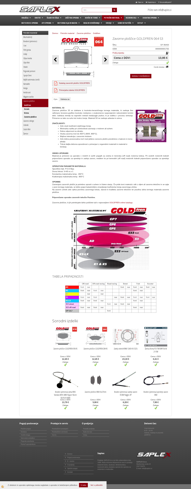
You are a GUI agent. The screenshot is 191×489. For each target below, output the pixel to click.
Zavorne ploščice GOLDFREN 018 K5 (65, 348)
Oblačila (24, 17)
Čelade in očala (53, 17)
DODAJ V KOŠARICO (141, 76)
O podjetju (71, 465)
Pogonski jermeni (29, 71)
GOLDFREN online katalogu (121, 203)
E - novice (70, 461)
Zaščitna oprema (72, 17)
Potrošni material (112, 17)
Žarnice (25, 133)
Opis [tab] (55, 99)
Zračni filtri (26, 129)
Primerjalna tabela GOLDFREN (72, 90)
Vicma (26, 113)
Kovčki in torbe (91, 17)
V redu (83, 485)
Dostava (24, 432)
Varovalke (26, 83)
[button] (105, 59)
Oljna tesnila (27, 58)
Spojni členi (27, 75)
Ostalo (25, 66)
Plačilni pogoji (26, 429)
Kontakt (70, 472)
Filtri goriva (27, 49)
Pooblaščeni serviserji (60, 432)
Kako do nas (87, 432)
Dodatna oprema (150, 17)
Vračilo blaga (25, 435)
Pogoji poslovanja (73, 457)
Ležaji (25, 54)
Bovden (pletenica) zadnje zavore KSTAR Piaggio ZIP (125, 393)
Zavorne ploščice (29, 101)
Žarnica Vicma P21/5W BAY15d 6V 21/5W (156, 350)
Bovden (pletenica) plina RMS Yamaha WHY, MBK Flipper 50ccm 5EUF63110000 (65, 394)
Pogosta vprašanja (27, 441)
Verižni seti (27, 92)
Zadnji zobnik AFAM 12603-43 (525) (125, 348)
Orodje (108, 23)
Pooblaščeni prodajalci (60, 429)
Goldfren (27, 105)
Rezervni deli (131, 17)
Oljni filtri (26, 62)
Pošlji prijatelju (118, 53)
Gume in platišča (124, 23)
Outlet (140, 23)
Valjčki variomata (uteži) (31, 79)
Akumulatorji (27, 37)
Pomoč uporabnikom (28, 444)
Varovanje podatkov (28, 438)
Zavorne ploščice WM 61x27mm (95, 391)
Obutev (38, 17)
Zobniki (25, 125)
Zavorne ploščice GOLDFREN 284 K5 (95, 348)
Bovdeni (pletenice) (30, 41)
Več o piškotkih (96, 485)
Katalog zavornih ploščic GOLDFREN (74, 83)
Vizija (85, 435)
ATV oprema (46, 23)
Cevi (24, 45)
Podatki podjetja (89, 429)
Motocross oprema (29, 23)
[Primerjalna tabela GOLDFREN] (56, 90)
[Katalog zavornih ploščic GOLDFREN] (56, 83)
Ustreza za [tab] (65, 99)
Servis (54, 435)
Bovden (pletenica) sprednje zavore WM (156, 393)
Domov (55, 33)
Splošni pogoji (72, 468)
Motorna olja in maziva (67, 23)
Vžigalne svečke (28, 96)
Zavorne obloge (28, 120)
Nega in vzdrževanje (91, 23)
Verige (25, 88)
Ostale (26, 109)
